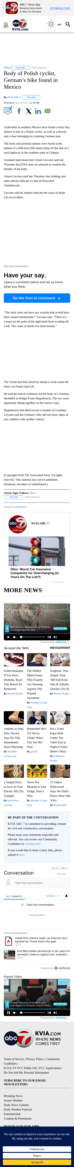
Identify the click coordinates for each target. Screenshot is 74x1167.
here (21, 854)
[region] (37, 919)
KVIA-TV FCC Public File (20, 1068)
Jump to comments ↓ (16, 506)
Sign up (64, 868)
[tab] (14, 896)
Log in (54, 868)
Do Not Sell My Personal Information (26, 1072)
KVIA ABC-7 (14, 97)
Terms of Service (14, 1059)
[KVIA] (24, 24)
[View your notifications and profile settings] (66, 896)
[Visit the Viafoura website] (62, 968)
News (33, 493)
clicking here (33, 843)
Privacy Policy (35, 1059)
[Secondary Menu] (9, 24)
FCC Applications (50, 1068)
